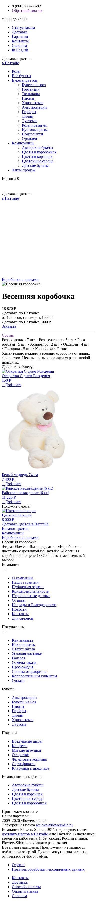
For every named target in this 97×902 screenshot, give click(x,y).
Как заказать (22, 640)
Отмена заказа (24, 662)
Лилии (27, 116)
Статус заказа (23, 27)
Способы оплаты (26, 887)
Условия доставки (27, 653)
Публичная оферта (28, 587)
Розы (16, 71)
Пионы (28, 98)
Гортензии (31, 89)
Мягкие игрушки (26, 750)
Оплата (18, 680)
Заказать (9, 326)
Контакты (20, 41)
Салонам (19, 45)
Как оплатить (23, 645)
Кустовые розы (35, 130)
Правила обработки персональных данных (48, 869)
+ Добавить (11, 385)
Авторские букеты (37, 147)
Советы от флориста (29, 671)
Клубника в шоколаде (30, 768)
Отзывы (19, 600)
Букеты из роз (34, 85)
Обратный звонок (27, 10)
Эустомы (29, 121)
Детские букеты (35, 165)
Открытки (20, 755)
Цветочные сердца (37, 161)
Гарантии (20, 36)
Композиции (23, 143)
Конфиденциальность (30, 591)
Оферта (18, 865)
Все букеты (21, 76)
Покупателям (13, 627)
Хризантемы (32, 103)
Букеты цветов (24, 80)
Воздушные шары (27, 741)
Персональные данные (31, 596)
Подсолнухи (32, 134)
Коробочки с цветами (20, 279)
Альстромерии (34, 107)
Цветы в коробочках (39, 152)
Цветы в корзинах (37, 156)
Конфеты (19, 746)
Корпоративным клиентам (34, 676)
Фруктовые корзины (29, 759)
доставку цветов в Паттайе (25, 834)
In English (20, 50)
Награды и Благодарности (34, 605)
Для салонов (22, 618)
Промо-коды (22, 667)
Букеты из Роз (24, 702)
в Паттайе (10, 63)
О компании (22, 578)
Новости (19, 609)
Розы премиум (34, 125)
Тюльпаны (31, 94)
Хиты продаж (23, 170)
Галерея (18, 658)
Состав (8, 335)
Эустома (19, 724)
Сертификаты (23, 764)
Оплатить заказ (25, 891)
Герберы (29, 112)
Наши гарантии (25, 582)
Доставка (20, 32)
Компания (10, 564)
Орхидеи (29, 138)
